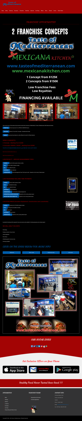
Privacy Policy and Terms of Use (11, 409)
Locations (7, 403)
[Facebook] (67, 418)
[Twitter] (69, 418)
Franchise (6, 405)
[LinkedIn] (73, 418)
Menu (6, 397)
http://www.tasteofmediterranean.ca (10, 151)
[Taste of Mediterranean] (11, 4)
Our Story (6, 407)
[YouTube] (71, 418)
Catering (6, 399)
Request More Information (36, 397)
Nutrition (6, 401)
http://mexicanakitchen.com (8, 155)
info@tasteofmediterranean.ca (62, 404)
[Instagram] (74, 418)
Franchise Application (35, 399)
